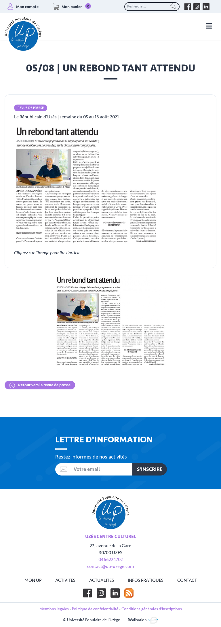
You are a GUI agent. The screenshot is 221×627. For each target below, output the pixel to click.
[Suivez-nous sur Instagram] (101, 593)
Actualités (101, 580)
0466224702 (110, 559)
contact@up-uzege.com (110, 566)
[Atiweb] (153, 619)
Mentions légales (54, 609)
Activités (65, 580)
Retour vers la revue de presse (44, 384)
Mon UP (32, 580)
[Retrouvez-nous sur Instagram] (197, 6)
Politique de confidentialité (95, 609)
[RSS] (129, 593)
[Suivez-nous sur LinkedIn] (115, 593)
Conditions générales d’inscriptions (151, 609)
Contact (187, 580)
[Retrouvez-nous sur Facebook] (187, 6)
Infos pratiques (145, 580)
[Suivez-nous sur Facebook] (87, 593)
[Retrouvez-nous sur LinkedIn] (206, 6)
